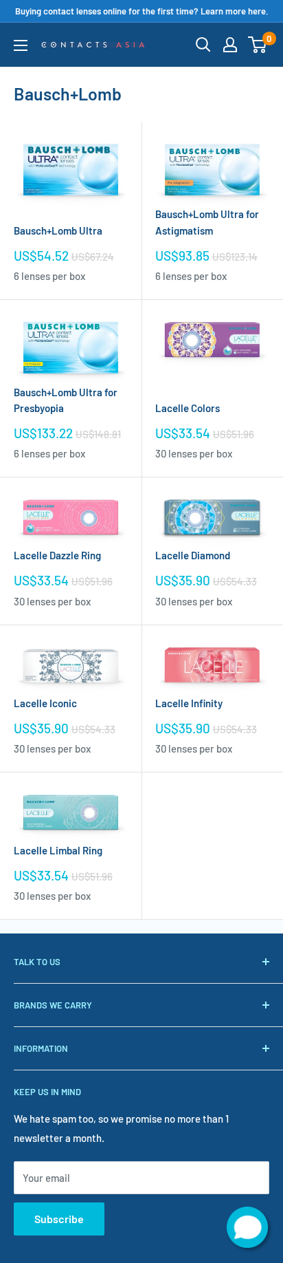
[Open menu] (20, 45)
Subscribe (59, 1218)
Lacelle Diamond (192, 555)
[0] (258, 44)
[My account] (230, 44)
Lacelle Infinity (189, 703)
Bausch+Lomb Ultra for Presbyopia (65, 400)
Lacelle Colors (187, 408)
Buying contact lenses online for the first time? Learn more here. (142, 11)
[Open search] (203, 44)
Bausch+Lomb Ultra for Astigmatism (207, 222)
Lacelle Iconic (45, 703)
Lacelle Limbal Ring (58, 850)
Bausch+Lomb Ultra (58, 230)
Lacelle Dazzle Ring (57, 555)
